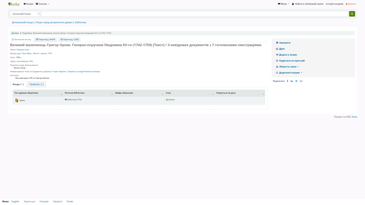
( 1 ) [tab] (18, 84)
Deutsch (57, 201)
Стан (168, 92)
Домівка (15, 33)
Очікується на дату (226, 92)
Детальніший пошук (22, 22)
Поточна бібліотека (74, 92)
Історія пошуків (334, 4)
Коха (354, 117)
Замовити (284, 43)
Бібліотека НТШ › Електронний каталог (15, 4)
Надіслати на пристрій (292, 60)
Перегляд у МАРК (46, 39)
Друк (282, 49)
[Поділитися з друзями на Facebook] (287, 81)
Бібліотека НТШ (74, 99)
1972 (50, 53)
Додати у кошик (288, 55)
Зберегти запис (288, 66)
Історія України (59, 71)
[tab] (36, 84)
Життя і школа (39, 53)
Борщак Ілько (23, 49)
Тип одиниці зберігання (26, 92)
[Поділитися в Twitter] (296, 81)
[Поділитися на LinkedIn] (291, 81)
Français (44, 201)
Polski (70, 201)
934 (31, 61)
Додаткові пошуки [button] (289, 72)
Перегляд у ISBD (71, 39)
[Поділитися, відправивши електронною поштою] (301, 81)
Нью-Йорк (27, 53)
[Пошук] (352, 14)
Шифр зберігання (124, 92)
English (15, 201)
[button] (28, 4)
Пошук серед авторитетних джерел (54, 22)
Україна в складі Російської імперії (84, 71)
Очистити (351, 4)
